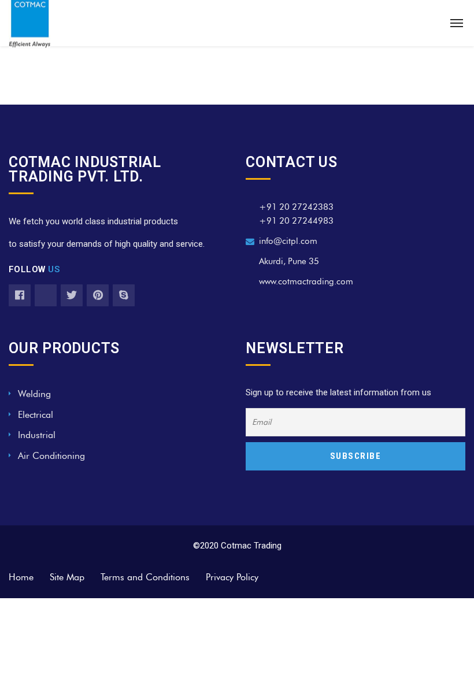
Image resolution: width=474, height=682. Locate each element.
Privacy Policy (232, 577)
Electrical (35, 414)
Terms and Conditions (145, 577)
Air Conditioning (51, 455)
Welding (34, 393)
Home (21, 577)
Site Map (67, 577)
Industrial (36, 434)
